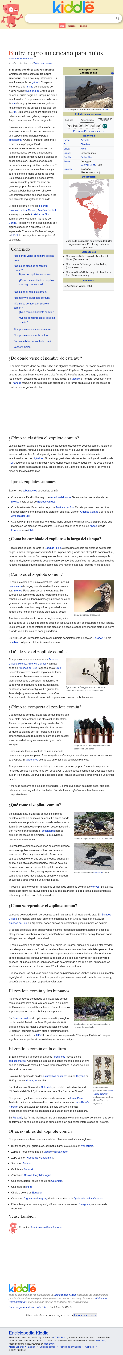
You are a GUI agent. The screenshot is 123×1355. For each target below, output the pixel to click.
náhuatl (17, 383)
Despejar (111, 18)
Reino (67, 139)
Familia (67, 157)
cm (14, 103)
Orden (67, 152)
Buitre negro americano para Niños (28, 1307)
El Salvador (60, 1151)
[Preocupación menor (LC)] (89, 122)
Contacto (89, 1346)
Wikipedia (100, 1340)
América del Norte (60, 497)
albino (15, 642)
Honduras (32, 1157)
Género (67, 161)
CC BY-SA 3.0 (60, 1337)
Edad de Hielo (53, 548)
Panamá (17, 1117)
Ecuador (16, 530)
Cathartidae (86, 157)
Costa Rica (30, 1175)
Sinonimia (88, 280)
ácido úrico (32, 759)
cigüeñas (38, 458)
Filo (65, 144)
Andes (93, 526)
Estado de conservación (88, 114)
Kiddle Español (16, 1346)
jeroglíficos (59, 1056)
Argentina (29, 1198)
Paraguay (84, 1204)
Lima (73, 1098)
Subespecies (89, 251)
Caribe (12, 222)
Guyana (80, 1076)
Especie (68, 168)
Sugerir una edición (85, 1315)
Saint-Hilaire (88, 164)
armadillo (97, 872)
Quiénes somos (47, 1346)
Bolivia (27, 1163)
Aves (83, 148)
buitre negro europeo (43, 63)
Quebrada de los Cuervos (88, 1198)
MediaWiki (49, 1343)
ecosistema (15, 139)
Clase (66, 148)
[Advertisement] (62, 38)
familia (29, 86)
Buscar (117, 18)
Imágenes (72, 25)
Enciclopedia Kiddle (64, 1295)
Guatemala (47, 1157)
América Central (46, 210)
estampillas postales (54, 1076)
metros (18, 590)
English (83, 25)
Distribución (89, 176)
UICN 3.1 (100, 131)
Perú (80, 1098)
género (36, 82)
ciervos (95, 886)
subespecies (30, 490)
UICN (14, 235)
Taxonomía (89, 135)
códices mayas (17, 1061)
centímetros (15, 586)
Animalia (85, 139)
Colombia (46, 1087)
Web (62, 25)
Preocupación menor (83, 131)
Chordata (85, 144)
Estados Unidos (46, 501)
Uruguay (42, 1198)
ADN (11, 462)
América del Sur (40, 214)
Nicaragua (31, 1080)
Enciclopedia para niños (21, 58)
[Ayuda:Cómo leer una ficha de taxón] (112, 73)
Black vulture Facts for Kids (46, 1227)
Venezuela (87, 1146)
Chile (31, 530)
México (105, 109)
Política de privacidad (70, 1346)
